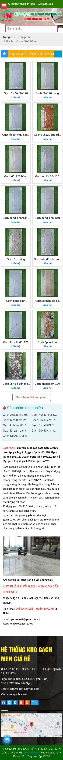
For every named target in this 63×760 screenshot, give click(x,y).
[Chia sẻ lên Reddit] (27, 702)
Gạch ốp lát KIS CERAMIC (45, 425)
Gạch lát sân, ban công (17, 430)
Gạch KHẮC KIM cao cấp (17, 435)
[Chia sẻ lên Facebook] (3, 702)
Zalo (34, 702)
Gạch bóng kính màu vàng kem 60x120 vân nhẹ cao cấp (47, 218)
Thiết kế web (31, 752)
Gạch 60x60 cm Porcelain (17, 420)
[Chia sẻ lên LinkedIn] (15, 702)
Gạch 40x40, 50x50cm (45, 414)
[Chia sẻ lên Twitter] (9, 702)
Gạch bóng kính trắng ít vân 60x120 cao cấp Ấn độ (15, 218)
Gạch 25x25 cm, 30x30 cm (17, 414)
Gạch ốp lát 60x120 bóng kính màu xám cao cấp (47, 177)
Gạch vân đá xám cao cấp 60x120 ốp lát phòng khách (47, 259)
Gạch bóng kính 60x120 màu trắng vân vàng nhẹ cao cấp (15, 301)
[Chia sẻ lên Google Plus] (21, 702)
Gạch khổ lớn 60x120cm (17, 425)
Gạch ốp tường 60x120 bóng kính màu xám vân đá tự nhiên (16, 259)
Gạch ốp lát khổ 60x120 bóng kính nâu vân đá (47, 342)
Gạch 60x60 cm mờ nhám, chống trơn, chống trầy (45, 430)
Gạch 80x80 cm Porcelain (45, 420)
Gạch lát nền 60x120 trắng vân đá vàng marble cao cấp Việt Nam (47, 384)
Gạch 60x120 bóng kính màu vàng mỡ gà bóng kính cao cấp (47, 93)
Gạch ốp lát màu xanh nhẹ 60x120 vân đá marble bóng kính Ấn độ (15, 135)
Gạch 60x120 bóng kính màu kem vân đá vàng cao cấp (16, 177)
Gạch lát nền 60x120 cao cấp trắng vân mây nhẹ (16, 342)
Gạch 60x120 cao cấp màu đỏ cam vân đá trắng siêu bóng (47, 135)
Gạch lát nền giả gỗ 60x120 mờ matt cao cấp (47, 301)
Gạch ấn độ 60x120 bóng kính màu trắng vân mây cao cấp (16, 93)
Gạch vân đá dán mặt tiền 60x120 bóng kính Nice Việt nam (16, 384)
